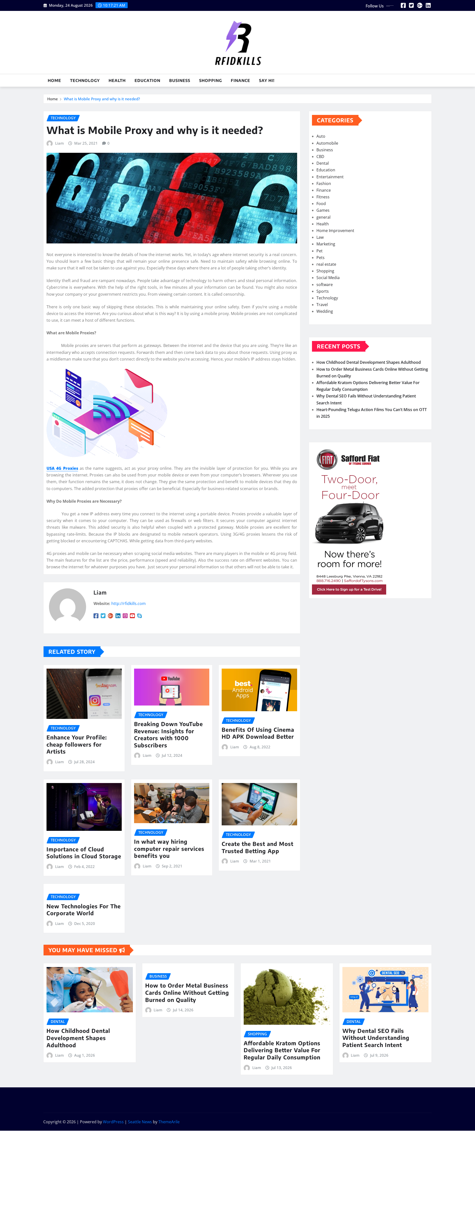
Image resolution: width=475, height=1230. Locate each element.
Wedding (324, 311)
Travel (322, 304)
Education (147, 80)
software (324, 284)
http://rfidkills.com (128, 603)
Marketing (325, 244)
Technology (85, 80)
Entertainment (330, 177)
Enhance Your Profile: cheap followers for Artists (77, 744)
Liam (59, 143)
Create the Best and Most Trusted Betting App (257, 847)
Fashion (323, 183)
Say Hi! (267, 80)
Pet (319, 251)
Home (54, 80)
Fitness (323, 197)
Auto (320, 136)
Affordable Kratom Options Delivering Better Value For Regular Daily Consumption (282, 1050)
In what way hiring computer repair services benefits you (169, 848)
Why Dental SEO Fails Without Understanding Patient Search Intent (375, 1037)
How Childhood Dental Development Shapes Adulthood (368, 362)
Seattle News (140, 1122)
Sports (322, 291)
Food (321, 203)
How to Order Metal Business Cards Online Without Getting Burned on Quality (187, 992)
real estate (326, 264)
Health (117, 80)
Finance (240, 80)
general (323, 217)
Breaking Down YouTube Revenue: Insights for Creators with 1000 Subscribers (168, 734)
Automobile (327, 143)
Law (320, 237)
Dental (322, 163)
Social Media (328, 277)
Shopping (210, 80)
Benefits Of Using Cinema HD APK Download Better (258, 733)
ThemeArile (169, 1122)
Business (179, 80)
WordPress (113, 1122)
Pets (320, 257)
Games (323, 210)
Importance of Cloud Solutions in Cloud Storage (84, 853)
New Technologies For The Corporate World (84, 910)
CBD (320, 156)
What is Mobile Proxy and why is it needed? (102, 98)
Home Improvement (335, 230)
